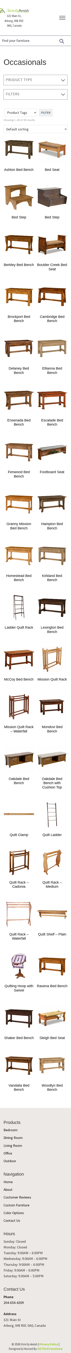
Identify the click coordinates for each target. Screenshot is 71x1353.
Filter (45, 112)
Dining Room (13, 1137)
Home (8, 1182)
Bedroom (11, 1130)
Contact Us (12, 1220)
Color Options (14, 1213)
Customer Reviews (17, 1197)
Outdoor (10, 1161)
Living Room (13, 1145)
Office (8, 1153)
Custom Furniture (16, 1205)
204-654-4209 (14, 1302)
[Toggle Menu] (62, 18)
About (8, 1189)
